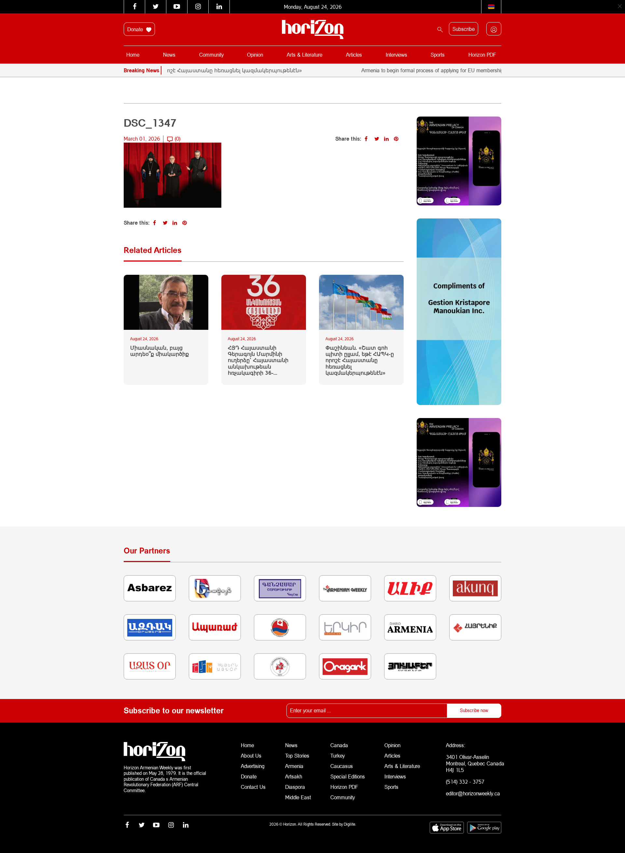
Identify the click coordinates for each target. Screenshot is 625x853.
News (169, 54)
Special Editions (347, 776)
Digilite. (350, 824)
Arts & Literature (304, 54)
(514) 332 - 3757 (465, 781)
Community (211, 54)
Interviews (396, 54)
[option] (175, 70)
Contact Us (253, 787)
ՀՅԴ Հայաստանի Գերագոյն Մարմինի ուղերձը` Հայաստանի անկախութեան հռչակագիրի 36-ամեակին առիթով (258, 360)
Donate (136, 29)
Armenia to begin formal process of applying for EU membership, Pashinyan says (431, 70)
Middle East (298, 797)
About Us (251, 755)
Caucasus (341, 766)
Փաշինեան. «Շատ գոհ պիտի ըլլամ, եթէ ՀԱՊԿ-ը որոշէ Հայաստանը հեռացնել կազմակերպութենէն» (360, 360)
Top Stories (297, 755)
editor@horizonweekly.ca (473, 793)
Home (132, 54)
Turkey (337, 755)
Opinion (255, 54)
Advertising (253, 766)
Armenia (294, 766)
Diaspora (295, 787)
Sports (438, 54)
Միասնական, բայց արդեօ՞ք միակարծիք (159, 350)
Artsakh (293, 776)
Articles (354, 54)
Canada (339, 745)
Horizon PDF (482, 54)
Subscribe (463, 29)
